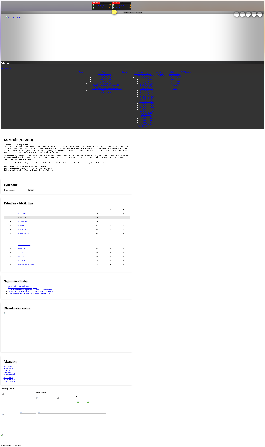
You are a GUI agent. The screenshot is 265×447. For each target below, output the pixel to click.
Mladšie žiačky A (175, 81)
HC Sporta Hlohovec (23, 260)
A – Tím (159, 72)
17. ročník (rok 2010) (147, 109)
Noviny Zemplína (9, 379)
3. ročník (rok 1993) (146, 83)
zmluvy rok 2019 (106, 79)
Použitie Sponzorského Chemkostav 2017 (106, 85)
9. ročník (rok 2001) (146, 94)
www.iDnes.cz (8, 378)
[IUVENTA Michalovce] (14, 17)
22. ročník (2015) (146, 118)
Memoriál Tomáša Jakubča (142, 74)
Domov (81, 72)
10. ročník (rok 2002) (147, 96)
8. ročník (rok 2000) (146, 92)
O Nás (102, 72)
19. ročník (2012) (146, 113)
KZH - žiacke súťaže (10, 381)
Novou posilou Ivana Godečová (18, 286)
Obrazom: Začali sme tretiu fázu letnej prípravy (23, 288)
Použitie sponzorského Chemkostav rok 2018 (107, 87)
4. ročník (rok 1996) (146, 85)
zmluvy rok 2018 (106, 77)
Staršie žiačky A (175, 77)
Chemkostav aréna (105, 92)
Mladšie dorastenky (175, 76)
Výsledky (161, 74)
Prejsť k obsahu (6, 68)
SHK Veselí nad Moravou (24, 245)
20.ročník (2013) (146, 115)
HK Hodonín (21, 256)
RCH (175, 89)
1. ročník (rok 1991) (146, 79)
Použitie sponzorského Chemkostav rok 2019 (107, 89)
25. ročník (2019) (146, 124)
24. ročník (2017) (146, 122)
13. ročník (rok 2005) (147, 102)
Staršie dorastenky (175, 74)
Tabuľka (161, 76)
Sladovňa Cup (142, 126)
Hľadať (6, 190)
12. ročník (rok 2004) (147, 100)
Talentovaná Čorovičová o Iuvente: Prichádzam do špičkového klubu (30, 291)
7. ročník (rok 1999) (146, 90)
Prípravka (175, 85)
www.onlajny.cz (9, 372)
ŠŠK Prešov (21, 252)
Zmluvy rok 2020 (106, 81)
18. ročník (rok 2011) (146, 111)
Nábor (175, 87)
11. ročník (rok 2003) (146, 98)
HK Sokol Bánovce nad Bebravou (26, 264)
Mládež (172, 72)
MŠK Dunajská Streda (23, 248)
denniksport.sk (8, 368)
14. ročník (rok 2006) (147, 104)
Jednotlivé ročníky (144, 77)
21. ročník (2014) (146, 117)
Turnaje (140, 72)
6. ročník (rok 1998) (146, 89)
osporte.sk (7, 370)
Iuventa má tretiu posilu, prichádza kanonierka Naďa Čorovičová (29, 293)
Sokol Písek (21, 237)
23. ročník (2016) (146, 120)
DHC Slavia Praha (22, 221)
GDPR (183, 72)
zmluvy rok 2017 (106, 76)
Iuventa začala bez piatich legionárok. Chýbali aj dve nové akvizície (30, 290)
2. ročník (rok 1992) (146, 81)
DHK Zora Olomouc (23, 229)
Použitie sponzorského (104, 83)
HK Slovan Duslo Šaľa (23, 233)
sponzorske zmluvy (104, 74)
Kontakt (104, 90)
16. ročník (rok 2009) (147, 107)
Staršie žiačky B (175, 79)
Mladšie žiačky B (175, 83)
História (124, 72)
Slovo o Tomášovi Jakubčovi (144, 76)
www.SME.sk (8, 376)
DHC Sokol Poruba (22, 225)
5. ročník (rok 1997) (146, 87)
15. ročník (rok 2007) (147, 105)
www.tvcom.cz (8, 366)
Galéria (188, 72)
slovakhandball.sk (9, 374)
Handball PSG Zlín (22, 241)
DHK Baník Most (22, 213)
